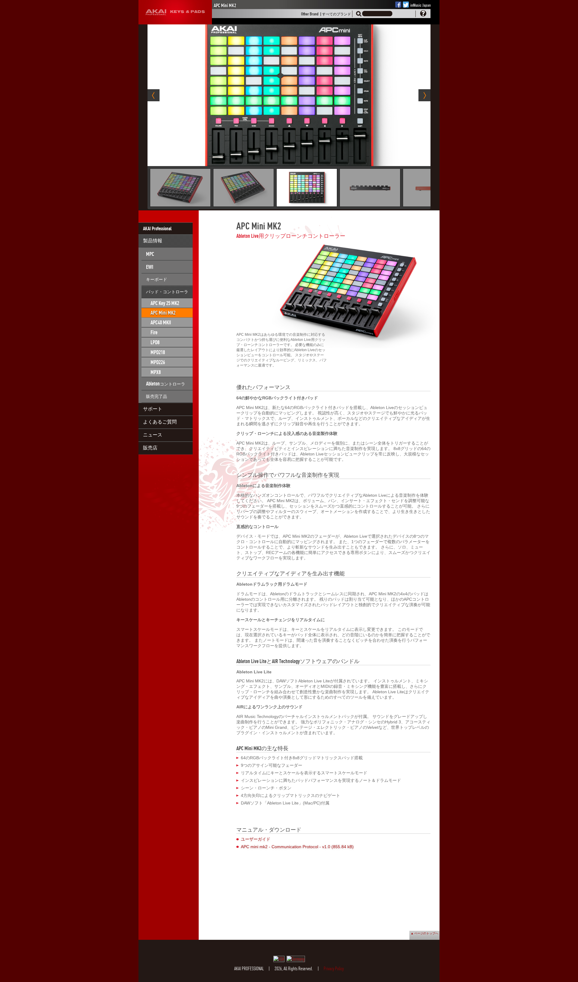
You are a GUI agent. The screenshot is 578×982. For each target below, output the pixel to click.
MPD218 (158, 352)
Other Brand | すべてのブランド (326, 13)
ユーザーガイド (255, 839)
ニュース (152, 434)
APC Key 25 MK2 (165, 303)
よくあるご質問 (160, 421)
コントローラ (165, 383)
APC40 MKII (161, 322)
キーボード (156, 279)
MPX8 (156, 372)
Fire (154, 332)
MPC (150, 254)
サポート (152, 408)
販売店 (150, 447)
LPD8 (155, 342)
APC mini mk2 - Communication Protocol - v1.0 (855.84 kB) (297, 846)
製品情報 (152, 240)
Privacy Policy (334, 968)
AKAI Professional (157, 228)
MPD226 (158, 362)
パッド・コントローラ (167, 291)
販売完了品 (156, 396)
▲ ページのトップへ (424, 933)
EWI (149, 267)
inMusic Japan (420, 5)
